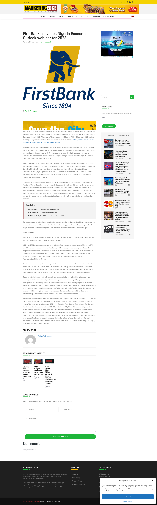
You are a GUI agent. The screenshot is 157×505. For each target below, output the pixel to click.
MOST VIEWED (124, 135)
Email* (104, 117)
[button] (153, 481)
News (43, 16)
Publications (108, 16)
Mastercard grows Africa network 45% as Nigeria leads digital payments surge (122, 203)
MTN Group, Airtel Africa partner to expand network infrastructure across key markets (50, 374)
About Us (75, 475)
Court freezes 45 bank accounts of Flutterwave (43, 209)
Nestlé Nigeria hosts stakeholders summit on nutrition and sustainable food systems (122, 180)
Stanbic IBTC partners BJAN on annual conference (27, 371)
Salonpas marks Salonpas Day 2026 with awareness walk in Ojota (122, 191)
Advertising (76, 478)
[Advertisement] (117, 76)
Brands (70, 16)
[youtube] (133, 2)
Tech (88, 16)
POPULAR (111, 135)
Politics (79, 16)
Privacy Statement (128, 501)
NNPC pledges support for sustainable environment (38, 370)
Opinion (96, 16)
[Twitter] (122, 2)
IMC (60, 16)
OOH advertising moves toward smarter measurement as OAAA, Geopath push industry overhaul (122, 229)
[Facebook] (125, 2)
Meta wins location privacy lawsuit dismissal (42, 213)
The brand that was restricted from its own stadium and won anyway (122, 141)
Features (51, 16)
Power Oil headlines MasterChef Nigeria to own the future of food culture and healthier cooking (122, 215)
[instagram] (127, 2)
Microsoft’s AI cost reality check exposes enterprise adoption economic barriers (121, 153)
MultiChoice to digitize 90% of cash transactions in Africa (46, 216)
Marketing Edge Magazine (31, 501)
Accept (128, 497)
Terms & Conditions (79, 484)
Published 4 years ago (30, 42)
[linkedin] (130, 2)
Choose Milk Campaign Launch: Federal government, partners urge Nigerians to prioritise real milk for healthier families (122, 167)
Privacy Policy (77, 481)
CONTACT (26, 2)
